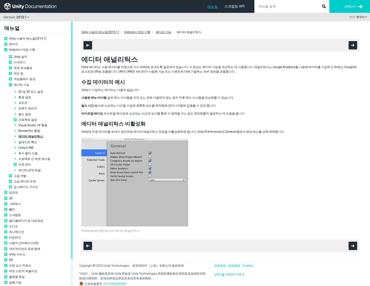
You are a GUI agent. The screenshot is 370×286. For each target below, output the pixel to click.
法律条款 (220, 265)
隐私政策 (234, 265)
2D (11, 198)
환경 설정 (24, 97)
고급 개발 (20, 175)
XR (11, 260)
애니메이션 (16, 232)
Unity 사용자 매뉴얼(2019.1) (27, 38)
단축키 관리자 (27, 108)
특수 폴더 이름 (28, 153)
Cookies (247, 265)
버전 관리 (24, 164)
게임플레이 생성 (24, 79)
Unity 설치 (20, 56)
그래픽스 (15, 204)
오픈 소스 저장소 (20, 265)
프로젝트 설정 (27, 119)
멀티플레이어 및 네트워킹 (26, 220)
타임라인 (15, 237)
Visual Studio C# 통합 (32, 125)
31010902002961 (115, 284)
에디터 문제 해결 (29, 170)
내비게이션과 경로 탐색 (24, 248)
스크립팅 (15, 215)
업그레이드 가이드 (26, 187)
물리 (12, 209)
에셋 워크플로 (23, 68)
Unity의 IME (26, 147)
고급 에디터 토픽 (25, 181)
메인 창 (18, 73)
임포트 (13, 192)
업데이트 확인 (27, 142)
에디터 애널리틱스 (30, 136)
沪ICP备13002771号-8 (229, 274)
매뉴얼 (212, 7)
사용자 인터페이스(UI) (23, 243)
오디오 (13, 226)
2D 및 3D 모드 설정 (30, 91)
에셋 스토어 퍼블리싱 (23, 271)
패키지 (13, 44)
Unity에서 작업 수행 (22, 49)
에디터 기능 (21, 84)
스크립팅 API (234, 6)
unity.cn (350, 6)
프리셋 (22, 102)
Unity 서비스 (17, 254)
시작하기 (20, 62)
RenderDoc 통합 (29, 131)
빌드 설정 (24, 114)
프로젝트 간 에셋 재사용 (34, 159)
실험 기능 (15, 282)
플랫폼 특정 (17, 277)
